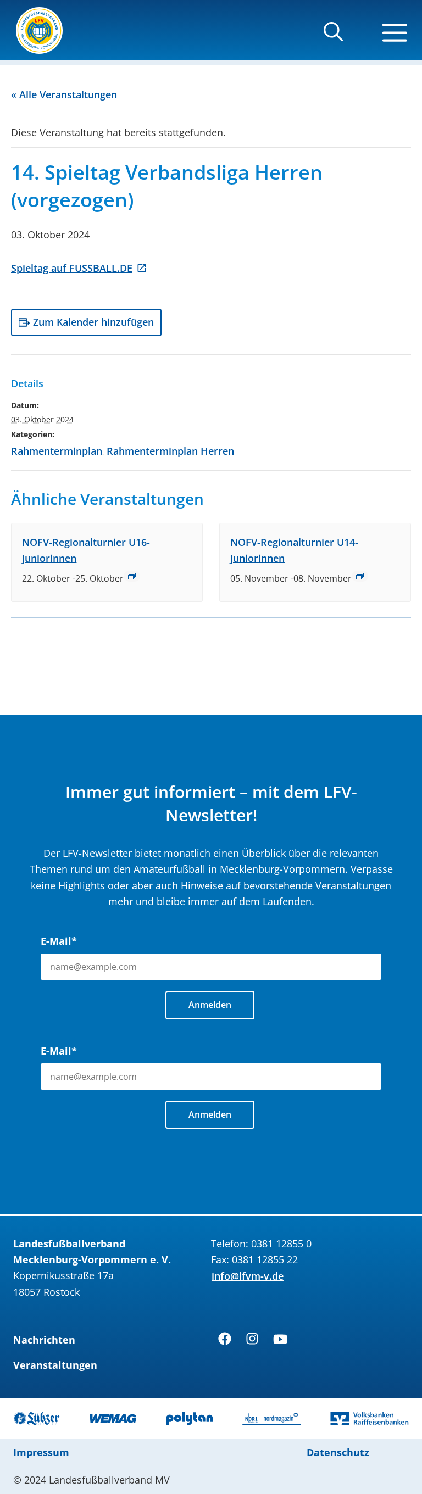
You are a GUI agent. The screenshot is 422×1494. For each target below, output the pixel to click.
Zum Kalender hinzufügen (93, 321)
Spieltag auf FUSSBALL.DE (71, 268)
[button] (333, 36)
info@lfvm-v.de (248, 1276)
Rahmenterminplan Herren (170, 451)
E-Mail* (59, 940)
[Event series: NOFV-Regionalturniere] (132, 576)
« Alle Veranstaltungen (64, 94)
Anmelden (209, 1005)
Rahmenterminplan (56, 451)
